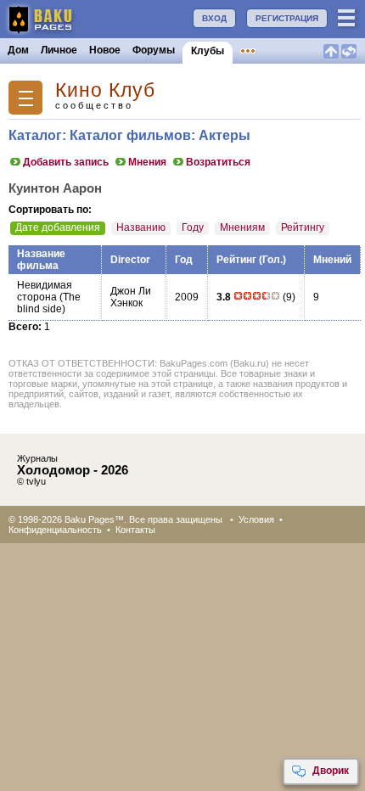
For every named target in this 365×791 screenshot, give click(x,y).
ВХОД (214, 18)
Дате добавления (57, 227)
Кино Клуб (105, 90)
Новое (105, 50)
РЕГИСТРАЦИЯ (287, 18)
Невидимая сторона (44, 291)
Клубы (207, 51)
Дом (18, 50)
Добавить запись (66, 162)
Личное (59, 50)
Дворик (330, 771)
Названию (141, 227)
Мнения (147, 162)
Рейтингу (302, 227)
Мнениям (242, 227)
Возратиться (218, 162)
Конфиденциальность (55, 530)
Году (193, 227)
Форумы (153, 50)
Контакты (135, 530)
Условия (256, 519)
